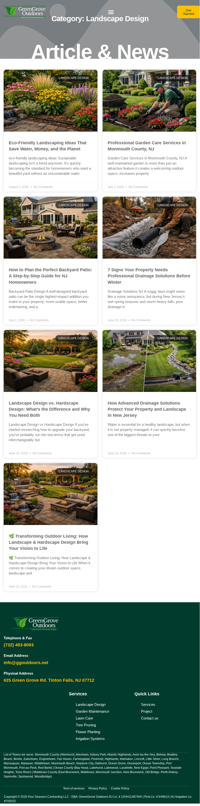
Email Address (16, 655)
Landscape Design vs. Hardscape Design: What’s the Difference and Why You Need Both (49, 409)
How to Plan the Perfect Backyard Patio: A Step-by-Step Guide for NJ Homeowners (50, 275)
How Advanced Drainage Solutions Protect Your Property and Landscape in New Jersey (147, 409)
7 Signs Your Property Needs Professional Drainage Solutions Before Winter (149, 275)
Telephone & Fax (18, 638)
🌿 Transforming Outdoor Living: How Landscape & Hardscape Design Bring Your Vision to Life (48, 542)
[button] (111, 12)
